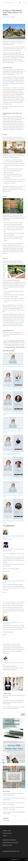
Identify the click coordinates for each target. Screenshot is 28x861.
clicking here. (12, 82)
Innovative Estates (7, 662)
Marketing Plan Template (9, 840)
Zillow (21, 334)
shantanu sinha (6, 549)
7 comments (12, 17)
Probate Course (7, 830)
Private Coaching (7, 833)
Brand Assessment (7, 845)
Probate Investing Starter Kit (10, 842)
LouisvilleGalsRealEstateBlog (9, 536)
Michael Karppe (6, 602)
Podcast (5, 835)
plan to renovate (18, 320)
